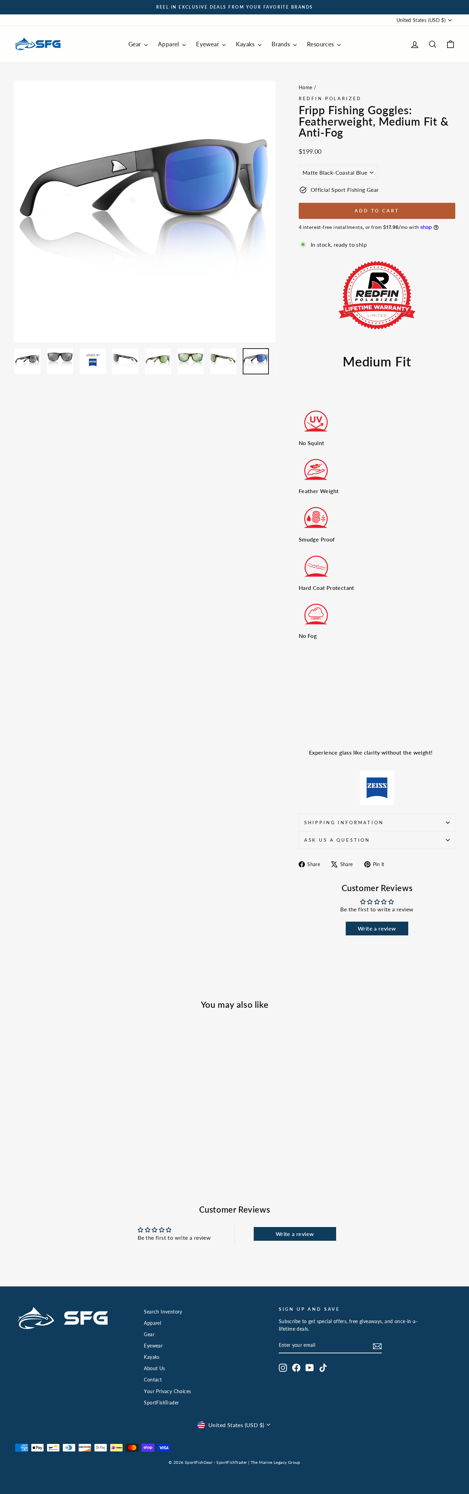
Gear (135, 44)
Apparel (169, 44)
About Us (154, 1368)
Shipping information (344, 822)
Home (305, 87)
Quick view (66, 1122)
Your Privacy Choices (167, 1391)
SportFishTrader (161, 1402)
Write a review (377, 928)
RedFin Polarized (330, 98)
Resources (321, 44)
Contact (153, 1379)
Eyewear (208, 44)
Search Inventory (163, 1312)
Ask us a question (337, 840)
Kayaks (246, 44)
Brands (281, 44)
